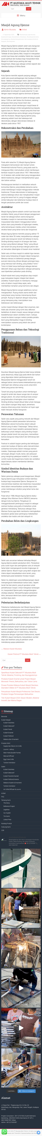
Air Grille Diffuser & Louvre (12, 789)
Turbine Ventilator (9, 763)
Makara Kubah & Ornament (12, 783)
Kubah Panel (7, 729)
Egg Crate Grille (8, 759)
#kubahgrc (23, 37)
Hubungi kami (6, 827)
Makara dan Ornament (11, 739)
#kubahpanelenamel (33, 37)
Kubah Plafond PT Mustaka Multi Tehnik (24, 654)
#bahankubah (24, 34)
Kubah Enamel (8, 733)
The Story (6, 803)
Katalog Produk (6, 823)
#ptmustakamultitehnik (31, 39)
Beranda (4, 716)
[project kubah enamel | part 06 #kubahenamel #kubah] (21, 1028)
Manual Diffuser (8, 756)
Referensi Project (9, 806)
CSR (2, 830)
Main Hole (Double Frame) (12, 753)
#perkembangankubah (17, 39)
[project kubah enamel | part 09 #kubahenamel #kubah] (21, 908)
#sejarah (3, 41)
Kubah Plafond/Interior (11, 779)
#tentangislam (11, 41)
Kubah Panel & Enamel (11, 776)
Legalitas (6, 809)
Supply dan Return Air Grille (12, 746)
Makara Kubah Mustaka (11, 649)
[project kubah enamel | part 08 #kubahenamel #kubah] (21, 948)
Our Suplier (7, 813)
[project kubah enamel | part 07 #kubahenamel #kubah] (21, 988)
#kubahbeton (16, 37)
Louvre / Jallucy (8, 749)
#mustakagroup (5, 39)
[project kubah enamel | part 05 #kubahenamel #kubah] (21, 1068)
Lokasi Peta (7, 819)
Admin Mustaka (10, 30)
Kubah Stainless (8, 723)
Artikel (24, 30)
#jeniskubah (31, 34)
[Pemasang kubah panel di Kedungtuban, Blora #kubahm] (21, 868)
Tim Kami (6, 816)
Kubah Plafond (8, 736)
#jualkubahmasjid (6, 37)
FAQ (2, 797)
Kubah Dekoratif (8, 726)
